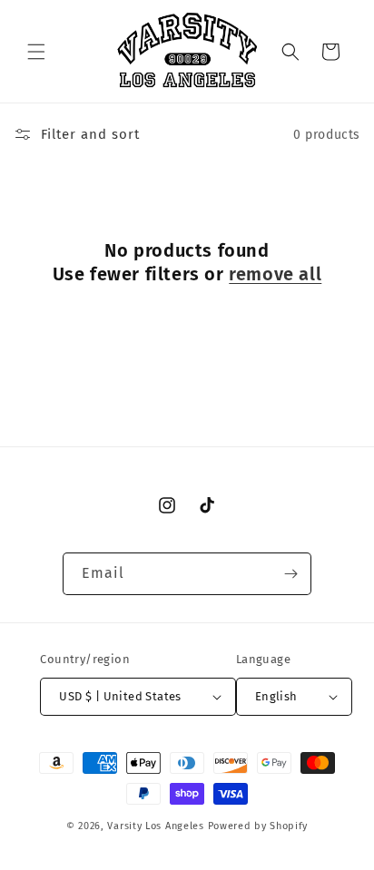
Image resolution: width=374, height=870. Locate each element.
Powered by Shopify (258, 826)
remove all (275, 274)
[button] (36, 52)
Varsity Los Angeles (155, 826)
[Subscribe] (290, 573)
